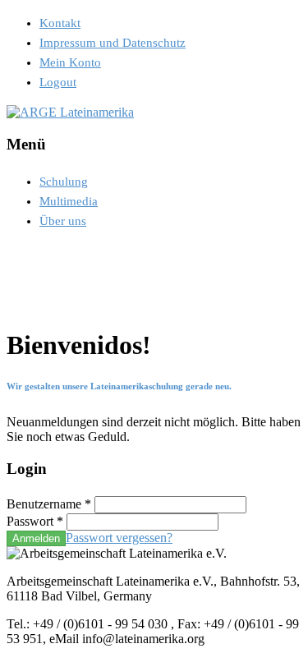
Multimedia (68, 201)
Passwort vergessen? (119, 538)
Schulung (63, 181)
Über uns (62, 221)
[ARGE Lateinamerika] (70, 112)
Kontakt (59, 23)
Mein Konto (70, 62)
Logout (57, 82)
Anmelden (36, 538)
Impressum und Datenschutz (112, 42)
